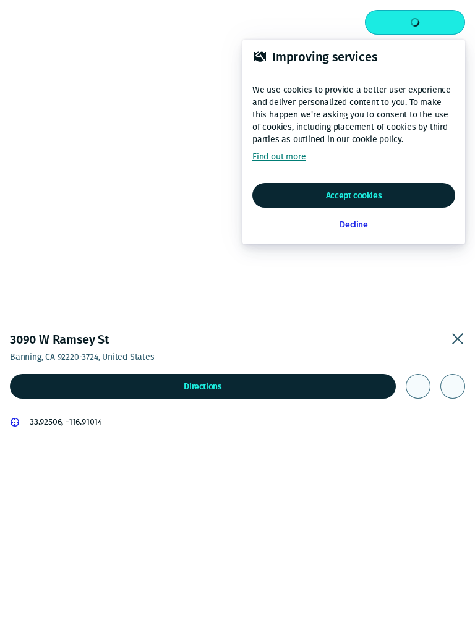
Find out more (279, 156)
